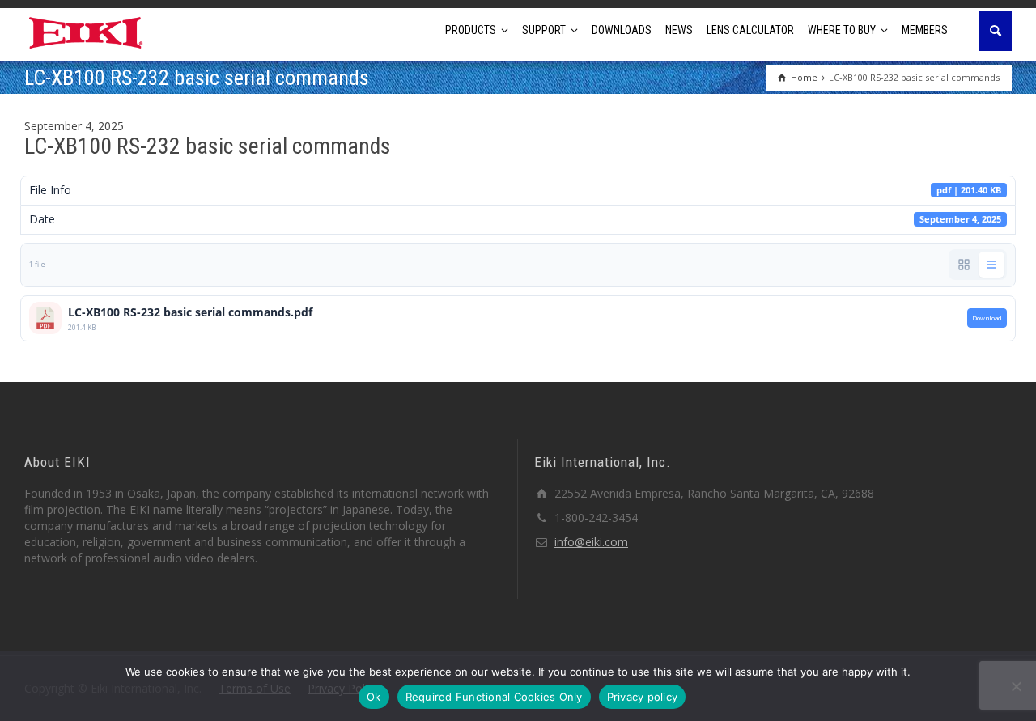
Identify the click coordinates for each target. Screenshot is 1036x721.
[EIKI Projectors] (86, 31)
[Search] (995, 31)
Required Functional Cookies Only (494, 696)
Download (987, 318)
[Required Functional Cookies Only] (1016, 686)
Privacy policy (642, 696)
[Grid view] (964, 265)
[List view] (991, 265)
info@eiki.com (591, 541)
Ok (374, 696)
